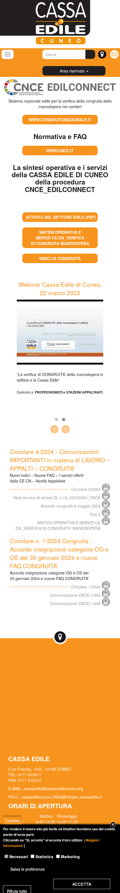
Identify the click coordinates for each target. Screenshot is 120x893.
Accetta (81, 884)
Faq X (95, 514)
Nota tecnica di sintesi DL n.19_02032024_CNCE (57, 497)
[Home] (57, 23)
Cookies (12, 820)
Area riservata (73, 71)
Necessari (18, 856)
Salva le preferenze (27, 869)
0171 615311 (29, 774)
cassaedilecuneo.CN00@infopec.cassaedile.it (61, 797)
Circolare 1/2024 (85, 586)
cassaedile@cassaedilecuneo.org (53, 788)
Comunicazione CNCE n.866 (75, 595)
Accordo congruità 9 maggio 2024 (70, 506)
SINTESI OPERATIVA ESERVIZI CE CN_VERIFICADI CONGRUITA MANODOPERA (60, 237)
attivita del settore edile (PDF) (61, 217)
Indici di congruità (60, 258)
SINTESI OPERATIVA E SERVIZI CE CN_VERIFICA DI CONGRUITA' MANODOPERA (58, 522)
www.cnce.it (60, 150)
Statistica (44, 856)
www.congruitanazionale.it (60, 119)
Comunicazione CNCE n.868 (75, 603)
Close (113, 824)
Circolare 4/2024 (85, 489)
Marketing (70, 856)
